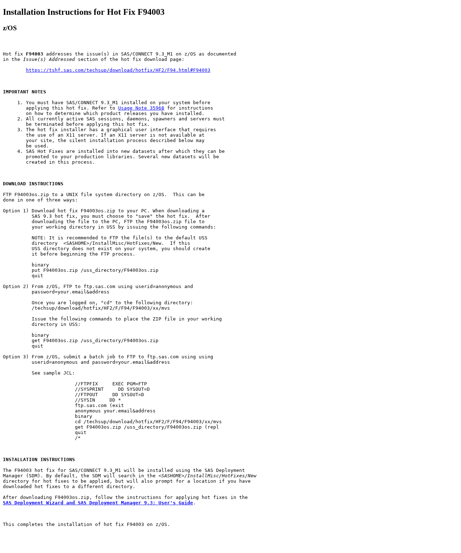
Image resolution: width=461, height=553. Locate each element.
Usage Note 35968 (141, 108)
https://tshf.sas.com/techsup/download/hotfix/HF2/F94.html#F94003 (118, 70)
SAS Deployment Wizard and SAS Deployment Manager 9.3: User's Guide (98, 502)
